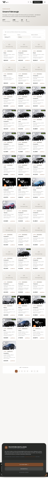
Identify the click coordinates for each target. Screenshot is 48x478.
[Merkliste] (28, 2)
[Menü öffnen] (45, 2)
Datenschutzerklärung (30, 456)
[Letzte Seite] (37, 371)
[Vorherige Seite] (13, 371)
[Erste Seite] (10, 371)
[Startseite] (5, 2)
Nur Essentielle (24, 468)
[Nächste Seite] (34, 371)
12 (31, 371)
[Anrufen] (30, 2)
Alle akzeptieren (23, 464)
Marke (5, 34)
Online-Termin (37, 2)
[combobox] (25, 32)
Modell (18, 34)
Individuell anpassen (25, 472)
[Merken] (4, 42)
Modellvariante (34, 34)
